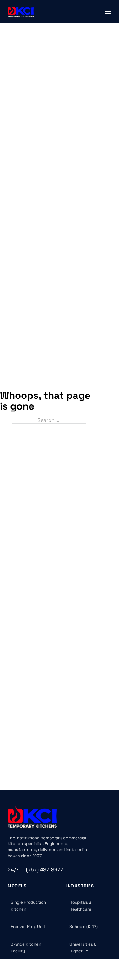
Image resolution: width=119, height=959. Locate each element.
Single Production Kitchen (28, 905)
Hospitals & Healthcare (80, 905)
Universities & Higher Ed (82, 948)
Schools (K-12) (83, 926)
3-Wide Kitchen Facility (26, 948)
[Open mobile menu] (108, 11)
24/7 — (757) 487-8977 (35, 869)
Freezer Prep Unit (28, 926)
